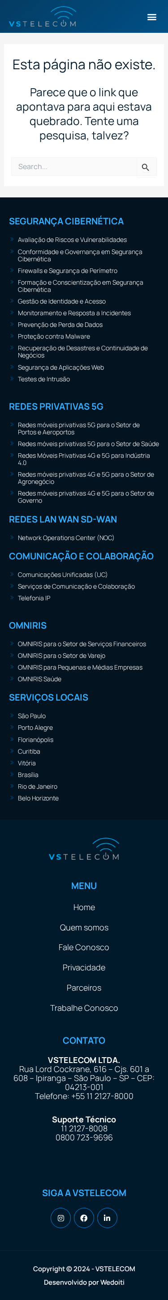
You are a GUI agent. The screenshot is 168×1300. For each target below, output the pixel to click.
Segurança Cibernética (66, 221)
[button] (151, 16)
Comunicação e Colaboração (81, 556)
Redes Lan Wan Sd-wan (63, 519)
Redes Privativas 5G (56, 406)
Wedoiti (112, 1282)
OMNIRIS (28, 625)
